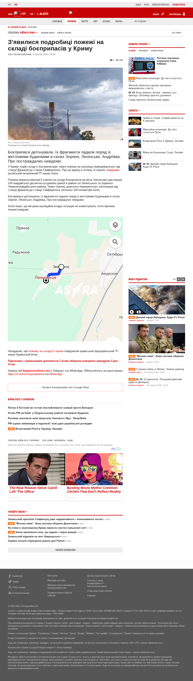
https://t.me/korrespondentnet (26, 374)
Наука (118, 21)
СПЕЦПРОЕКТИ (178, 4)
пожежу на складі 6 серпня (46, 351)
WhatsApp (55, 374)
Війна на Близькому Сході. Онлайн (163, 152)
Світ (95, 21)
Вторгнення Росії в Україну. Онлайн (35, 428)
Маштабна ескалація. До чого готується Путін (160, 131)
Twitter (15, 581)
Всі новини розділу (17, 27)
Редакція (91, 595)
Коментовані (157, 50)
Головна (57, 21)
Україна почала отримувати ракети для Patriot (39, 540)
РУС (9, 4)
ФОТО (146, 4)
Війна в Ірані (45, 32)
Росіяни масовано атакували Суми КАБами (168, 61)
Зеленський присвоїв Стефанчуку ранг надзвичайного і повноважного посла (59, 519)
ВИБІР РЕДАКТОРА (138, 279)
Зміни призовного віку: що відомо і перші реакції (46, 532)
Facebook (17, 576)
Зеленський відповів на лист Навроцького (37, 536)
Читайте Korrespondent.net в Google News (65, 387)
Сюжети (133, 110)
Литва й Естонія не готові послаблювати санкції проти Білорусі (50, 407)
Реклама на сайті (56, 580)
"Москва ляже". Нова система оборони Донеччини (46, 523)
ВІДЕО (138, 4)
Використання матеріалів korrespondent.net (61, 586)
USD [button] (32, 13)
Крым (49, 440)
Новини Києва (47, 32)
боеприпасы (59, 440)
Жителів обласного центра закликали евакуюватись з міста (150, 87)
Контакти (52, 575)
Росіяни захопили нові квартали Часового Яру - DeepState (47, 418)
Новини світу (135, 372)
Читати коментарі (65, 550)
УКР (16, 4)
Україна (71, 21)
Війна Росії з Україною (28, 440)
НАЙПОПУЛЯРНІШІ (160, 4)
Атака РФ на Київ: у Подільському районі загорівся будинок (48, 412)
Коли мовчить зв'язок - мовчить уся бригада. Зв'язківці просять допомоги (152, 94)
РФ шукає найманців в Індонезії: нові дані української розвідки (50, 423)
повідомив (112, 170)
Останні (132, 50)
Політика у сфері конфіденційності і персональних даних (97, 583)
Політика (32, 27)
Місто (84, 21)
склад (70, 440)
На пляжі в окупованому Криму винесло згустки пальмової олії (50, 527)
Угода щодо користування (99, 591)
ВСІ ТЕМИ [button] (176, 32)
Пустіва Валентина (22, 54)
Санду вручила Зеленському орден (149, 99)
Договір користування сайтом (101, 576)
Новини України (138, 44)
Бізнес (106, 21)
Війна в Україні (64, 32)
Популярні (143, 50)
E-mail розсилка (20, 593)
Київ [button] (10, 14)
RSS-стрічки (18, 587)
